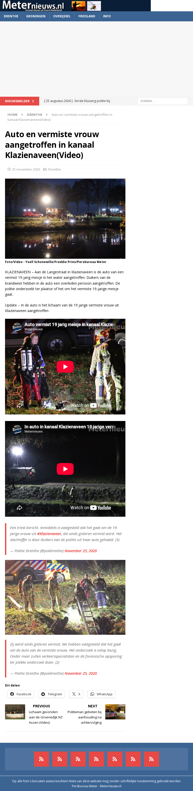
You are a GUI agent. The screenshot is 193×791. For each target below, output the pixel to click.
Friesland (86, 16)
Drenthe (11, 16)
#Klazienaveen (49, 533)
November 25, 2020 (81, 550)
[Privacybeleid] (133, 759)
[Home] (96, 759)
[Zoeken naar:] (163, 100)
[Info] (114, 759)
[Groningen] (78, 759)
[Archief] (41, 759)
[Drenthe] (59, 759)
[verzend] (151, 759)
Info (107, 16)
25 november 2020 (26, 169)
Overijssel (62, 16)
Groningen (35, 16)
